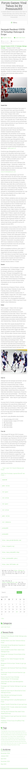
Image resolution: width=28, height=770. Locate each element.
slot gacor (5, 491)
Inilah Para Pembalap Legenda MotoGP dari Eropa (13, 474)
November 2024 (5, 753)
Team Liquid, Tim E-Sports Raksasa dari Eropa (12, 468)
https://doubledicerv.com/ (10, 582)
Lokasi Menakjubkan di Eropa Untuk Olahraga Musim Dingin (15, 734)
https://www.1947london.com (10, 564)
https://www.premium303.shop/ (10, 552)
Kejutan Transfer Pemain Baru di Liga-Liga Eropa (14, 704)
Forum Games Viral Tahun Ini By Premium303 (14, 6)
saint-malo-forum (20, 37)
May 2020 (3, 764)
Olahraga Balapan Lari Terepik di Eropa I (8, 736)
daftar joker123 (11, 148)
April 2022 (3, 758)
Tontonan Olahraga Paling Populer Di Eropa (11, 744)
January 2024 (4, 756)
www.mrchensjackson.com (8, 171)
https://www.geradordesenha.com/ (11, 540)
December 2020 (5, 761)
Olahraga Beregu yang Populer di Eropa (15, 738)
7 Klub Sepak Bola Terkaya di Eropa (7, 731)
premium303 (5, 528)
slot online (5, 498)
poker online (5, 485)
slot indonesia (6, 522)
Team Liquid (14, 743)
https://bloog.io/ (19, 570)
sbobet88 (4, 479)
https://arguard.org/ (8, 546)
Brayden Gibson (7, 37)
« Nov (2, 618)
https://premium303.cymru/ (10, 558)
